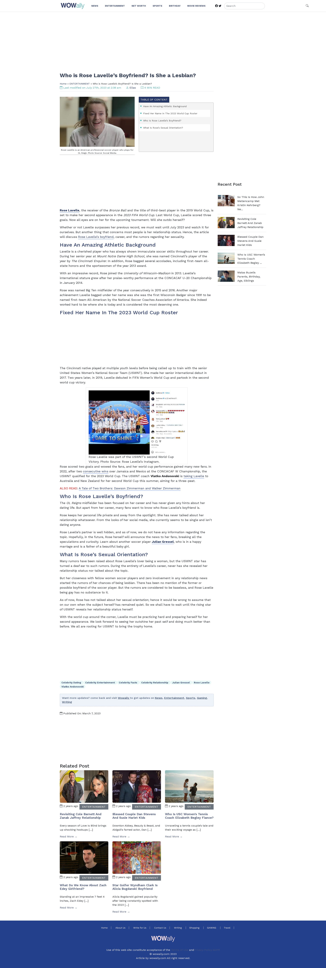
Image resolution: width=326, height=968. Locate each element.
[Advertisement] (162, 40)
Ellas (133, 87)
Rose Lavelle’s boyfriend (96, 237)
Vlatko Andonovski (72, 686)
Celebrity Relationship (155, 682)
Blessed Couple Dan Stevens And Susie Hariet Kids (134, 816)
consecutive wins (95, 471)
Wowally (124, 698)
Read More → (68, 836)
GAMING (212, 928)
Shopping (194, 928)
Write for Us (139, 928)
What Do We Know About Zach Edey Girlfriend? (83, 887)
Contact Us (160, 928)
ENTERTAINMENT (79, 83)
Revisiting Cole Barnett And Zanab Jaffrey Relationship (80, 816)
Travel (227, 928)
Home (63, 83)
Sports (190, 698)
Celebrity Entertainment (100, 682)
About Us (120, 928)
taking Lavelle (194, 476)
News (158, 698)
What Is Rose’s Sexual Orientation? (163, 127)
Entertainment (174, 698)
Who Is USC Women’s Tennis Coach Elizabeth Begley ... (251, 258)
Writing (67, 702)
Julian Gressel (163, 541)
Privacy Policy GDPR (207, 950)
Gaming (202, 698)
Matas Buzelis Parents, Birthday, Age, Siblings (248, 276)
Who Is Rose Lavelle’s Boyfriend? (162, 120)
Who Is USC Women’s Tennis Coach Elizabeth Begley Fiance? (189, 816)
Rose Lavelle (202, 682)
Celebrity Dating (71, 682)
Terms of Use (179, 950)
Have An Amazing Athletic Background (165, 106)
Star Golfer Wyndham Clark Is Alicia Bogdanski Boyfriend (135, 887)
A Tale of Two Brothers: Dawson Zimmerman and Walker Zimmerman (129, 488)
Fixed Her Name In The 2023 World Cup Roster (170, 113)
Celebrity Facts (128, 682)
